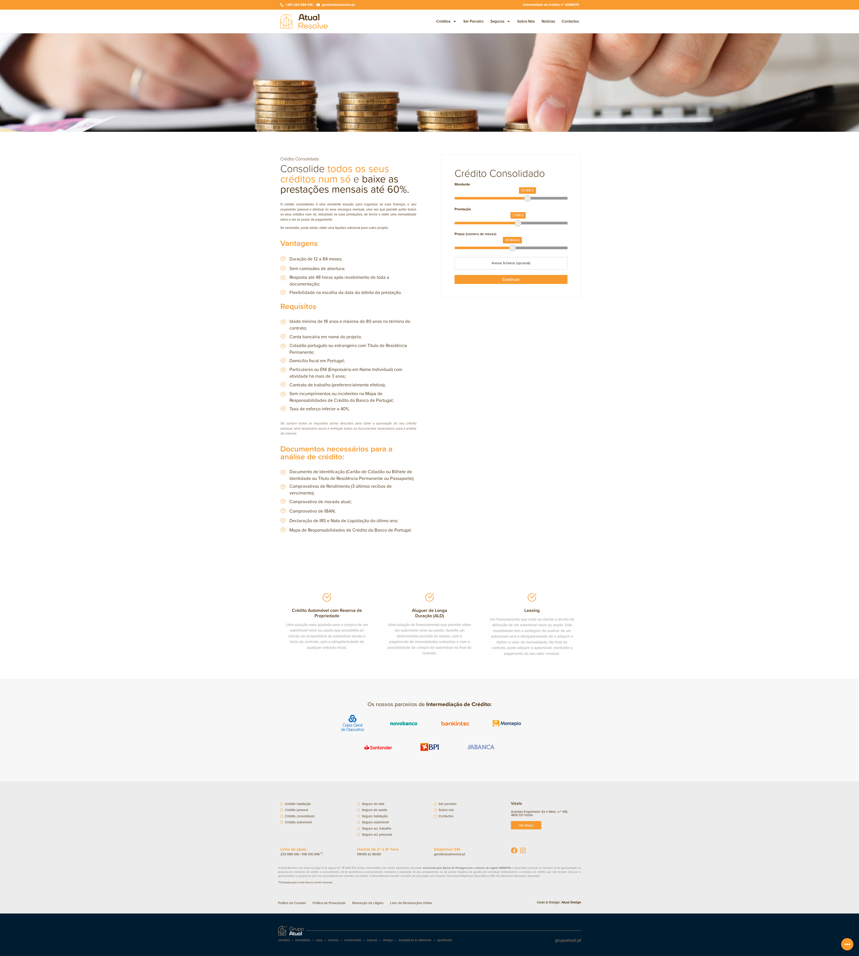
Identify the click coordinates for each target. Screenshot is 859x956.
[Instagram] (523, 850)
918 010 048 (311, 854)
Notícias (548, 21)
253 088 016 (289, 854)
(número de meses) (475, 234)
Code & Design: (559, 902)
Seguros (497, 21)
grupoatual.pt (568, 940)
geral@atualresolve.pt (449, 854)
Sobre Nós (526, 21)
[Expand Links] (847, 944)
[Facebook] (514, 850)
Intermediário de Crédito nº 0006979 (551, 4)
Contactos (570, 21)
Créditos (443, 21)
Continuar (511, 279)
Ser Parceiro (473, 21)
